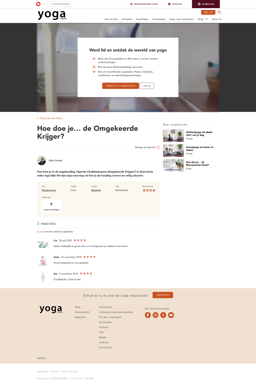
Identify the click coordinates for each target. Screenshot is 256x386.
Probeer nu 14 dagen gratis (120, 85)
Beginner (96, 190)
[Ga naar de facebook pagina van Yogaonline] (148, 315)
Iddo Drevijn (55, 161)
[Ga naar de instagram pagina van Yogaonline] (156, 315)
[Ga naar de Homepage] (52, 16)
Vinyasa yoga (49, 190)
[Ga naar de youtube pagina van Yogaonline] (171, 315)
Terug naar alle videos (51, 118)
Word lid (208, 12)
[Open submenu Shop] (206, 19)
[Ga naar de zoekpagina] (219, 12)
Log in (146, 85)
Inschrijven (162, 294)
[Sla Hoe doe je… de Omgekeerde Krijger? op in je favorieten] (158, 147)
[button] (206, 4)
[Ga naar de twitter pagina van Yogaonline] (163, 315)
